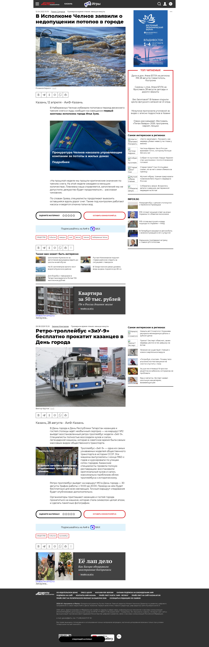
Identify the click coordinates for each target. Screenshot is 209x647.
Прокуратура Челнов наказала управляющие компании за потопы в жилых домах (87, 154)
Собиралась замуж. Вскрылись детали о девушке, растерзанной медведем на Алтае (154, 188)
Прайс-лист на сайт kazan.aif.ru (146, 595)
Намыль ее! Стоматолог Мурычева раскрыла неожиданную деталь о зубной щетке (155, 333)
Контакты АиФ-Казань (86, 595)
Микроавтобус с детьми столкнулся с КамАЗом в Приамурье (155, 204)
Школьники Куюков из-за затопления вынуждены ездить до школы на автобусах (63, 260)
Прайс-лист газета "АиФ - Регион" (113, 595)
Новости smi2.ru (45, 315)
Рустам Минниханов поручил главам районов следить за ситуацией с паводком (106, 260)
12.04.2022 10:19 (42, 12)
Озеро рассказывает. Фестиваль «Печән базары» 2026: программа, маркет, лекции (150, 123)
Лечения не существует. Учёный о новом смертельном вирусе (155, 351)
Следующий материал (82, 639)
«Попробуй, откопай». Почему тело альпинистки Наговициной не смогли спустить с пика (155, 361)
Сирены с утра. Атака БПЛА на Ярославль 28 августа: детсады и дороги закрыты (150, 89)
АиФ (54, 88)
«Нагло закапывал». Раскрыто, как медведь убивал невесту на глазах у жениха (156, 141)
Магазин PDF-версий (104, 592)
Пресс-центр (86, 592)
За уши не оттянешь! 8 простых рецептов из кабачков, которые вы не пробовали (156, 371)
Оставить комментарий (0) (104, 216)
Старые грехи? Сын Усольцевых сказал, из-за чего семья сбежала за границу (156, 169)
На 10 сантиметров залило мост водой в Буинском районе (62, 268)
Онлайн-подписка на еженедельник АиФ (135, 592)
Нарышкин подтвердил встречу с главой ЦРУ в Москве (153, 241)
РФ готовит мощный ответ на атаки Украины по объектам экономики (155, 213)
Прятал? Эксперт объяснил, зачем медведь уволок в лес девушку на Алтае (155, 342)
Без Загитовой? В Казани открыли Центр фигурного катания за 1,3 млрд (150, 100)
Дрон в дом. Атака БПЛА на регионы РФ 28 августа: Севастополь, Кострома (151, 78)
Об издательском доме (67, 592)
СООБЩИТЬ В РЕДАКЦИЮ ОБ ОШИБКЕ (125, 598)
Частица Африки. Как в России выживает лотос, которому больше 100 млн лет (155, 150)
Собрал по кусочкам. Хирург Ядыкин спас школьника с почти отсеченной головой (156, 160)
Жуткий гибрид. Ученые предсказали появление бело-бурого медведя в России (156, 178)
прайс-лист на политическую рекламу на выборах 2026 (81, 598)
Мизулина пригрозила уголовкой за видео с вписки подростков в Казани (150, 112)
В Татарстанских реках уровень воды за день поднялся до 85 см (107, 268)
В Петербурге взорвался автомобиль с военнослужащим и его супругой (155, 232)
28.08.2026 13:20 (43, 326)
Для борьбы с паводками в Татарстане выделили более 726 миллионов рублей (62, 278)
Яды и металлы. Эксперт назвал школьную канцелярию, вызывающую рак (154, 380)
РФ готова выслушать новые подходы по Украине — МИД (152, 223)
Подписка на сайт (64, 595)
